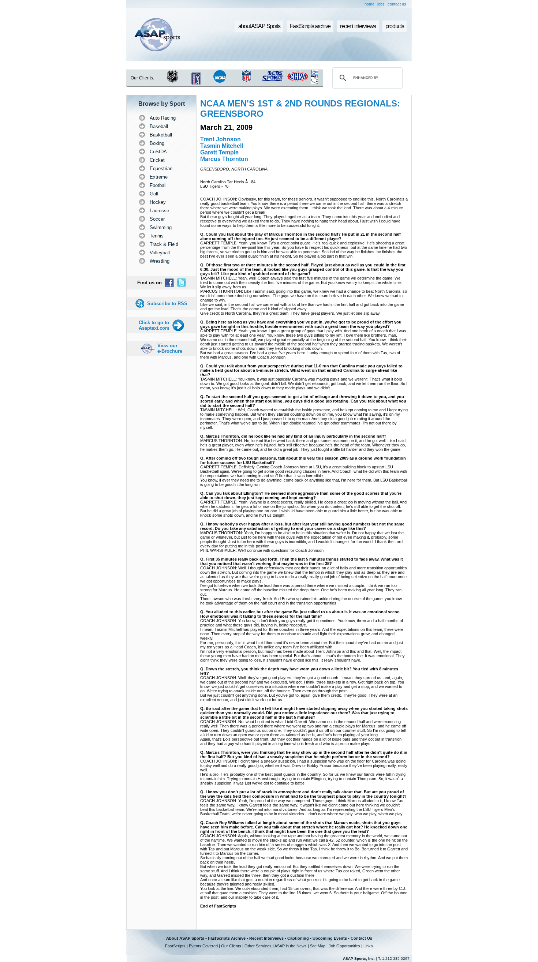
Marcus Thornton (224, 159)
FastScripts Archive (227, 938)
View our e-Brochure (169, 348)
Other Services (258, 946)
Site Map (317, 946)
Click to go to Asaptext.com (154, 325)
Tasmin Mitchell (221, 146)
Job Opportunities (344, 946)
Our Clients (231, 946)
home (369, 4)
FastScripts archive (310, 26)
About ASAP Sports (185, 938)
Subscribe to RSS (167, 303)
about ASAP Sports (259, 26)
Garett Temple (219, 152)
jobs (381, 4)
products (394, 26)
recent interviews (358, 26)
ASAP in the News (290, 946)
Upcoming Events (330, 938)
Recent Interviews (266, 938)
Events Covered (203, 946)
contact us (397, 4)
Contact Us (361, 938)
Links (368, 946)
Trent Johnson (220, 139)
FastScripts (175, 946)
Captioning (298, 938)
